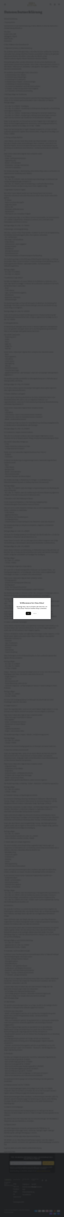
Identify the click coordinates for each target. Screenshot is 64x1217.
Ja (28, 613)
